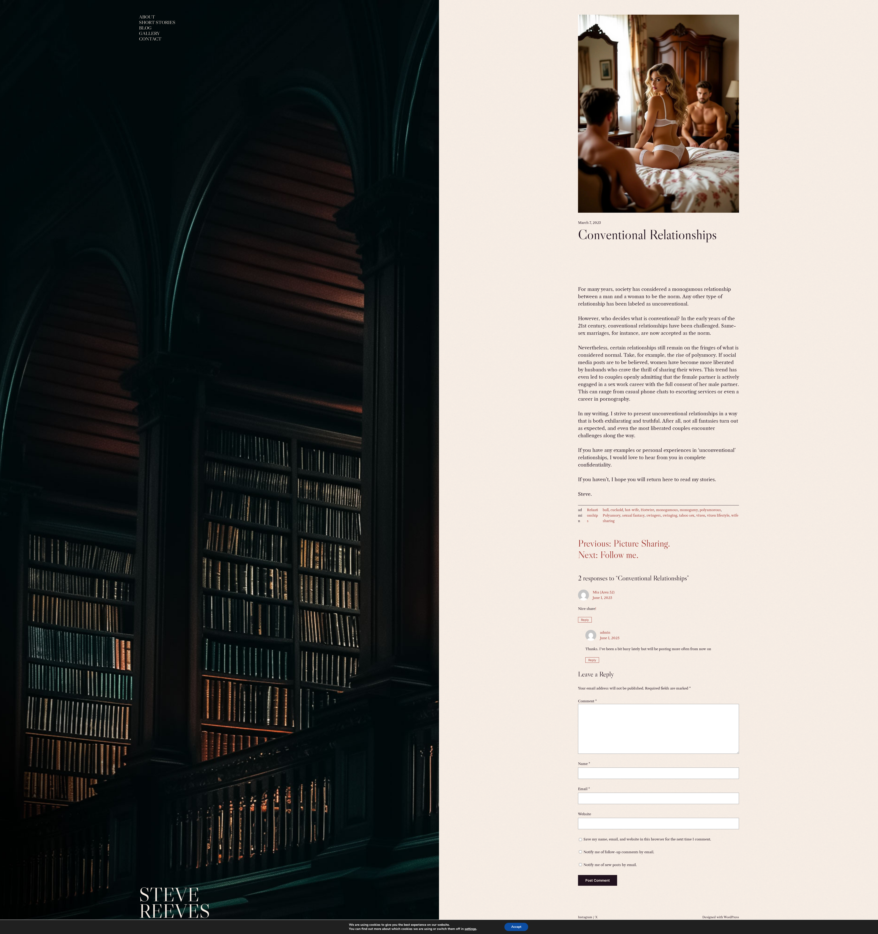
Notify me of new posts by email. (610, 865)
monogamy (689, 510)
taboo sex (686, 515)
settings (470, 929)
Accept (516, 927)
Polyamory (611, 515)
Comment (587, 701)
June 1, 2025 (602, 598)
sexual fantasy (633, 515)
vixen (700, 515)
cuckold (616, 510)
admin (605, 632)
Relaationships (592, 515)
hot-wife (632, 510)
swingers (653, 515)
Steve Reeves (174, 903)
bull (606, 510)
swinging (670, 515)
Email (584, 789)
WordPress (731, 917)
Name (584, 764)
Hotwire (647, 510)
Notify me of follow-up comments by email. (619, 852)
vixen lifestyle (718, 515)
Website (584, 814)
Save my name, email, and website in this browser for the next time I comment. (647, 839)
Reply (585, 620)
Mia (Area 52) (604, 592)
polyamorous (710, 510)
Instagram (585, 917)
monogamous (667, 510)
